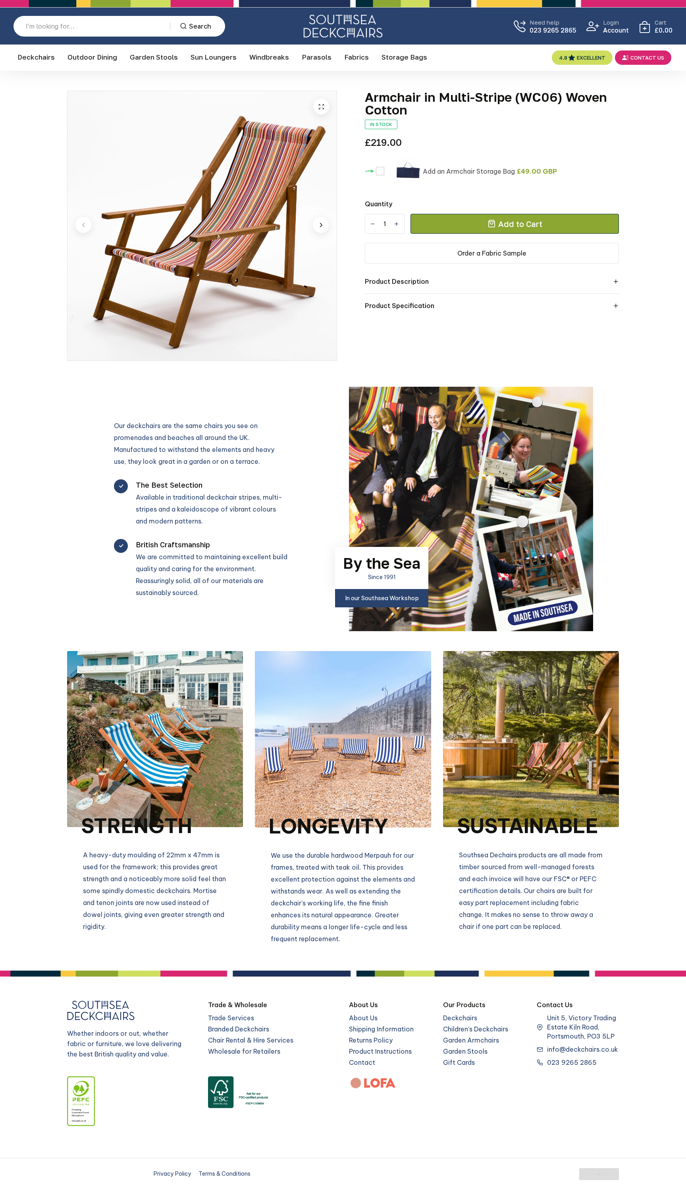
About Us (363, 1018)
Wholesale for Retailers (244, 1051)
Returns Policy (371, 1040)
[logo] (343, 26)
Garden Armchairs (471, 1040)
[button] (83, 225)
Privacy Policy (172, 1173)
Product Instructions (380, 1051)
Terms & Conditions (224, 1173)
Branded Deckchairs (238, 1029)
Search (200, 26)
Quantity (378, 204)
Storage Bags (404, 57)
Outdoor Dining (92, 57)
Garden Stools (154, 57)
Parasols (316, 57)
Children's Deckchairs (475, 1029)
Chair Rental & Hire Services (250, 1040)
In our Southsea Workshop (382, 598)
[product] (321, 106)
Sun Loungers (214, 57)
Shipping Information (381, 1029)
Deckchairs (36, 57)
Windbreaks (269, 57)
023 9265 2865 (553, 30)
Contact (362, 1062)
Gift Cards (459, 1062)
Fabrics (356, 57)
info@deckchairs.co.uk (582, 1049)
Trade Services (231, 1018)
